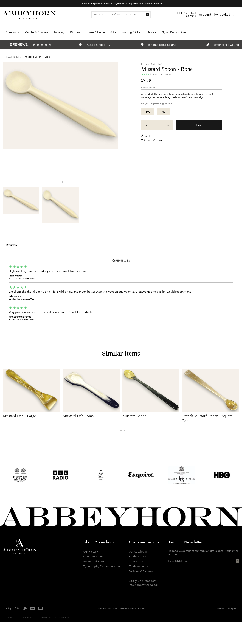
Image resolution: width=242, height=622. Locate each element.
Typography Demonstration (101, 566)
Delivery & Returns (141, 571)
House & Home (95, 32)
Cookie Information (127, 608)
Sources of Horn (93, 561)
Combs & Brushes (36, 32)
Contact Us (136, 561)
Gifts (113, 32)
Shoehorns (12, 32)
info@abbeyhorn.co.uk (144, 585)
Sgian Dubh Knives (174, 32)
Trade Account (138, 566)
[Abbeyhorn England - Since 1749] (29, 14)
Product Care (137, 556)
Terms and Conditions (107, 608)
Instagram (232, 608)
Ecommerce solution (44, 617)
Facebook (220, 608)
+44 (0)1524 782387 (186, 14)
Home (8, 57)
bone (172, 94)
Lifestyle (151, 32)
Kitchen (75, 32)
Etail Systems (62, 617)
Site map (142, 608)
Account (205, 14)
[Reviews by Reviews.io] (19, 44)
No (163, 111)
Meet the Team (93, 556)
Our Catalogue (138, 551)
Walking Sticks (131, 32)
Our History (90, 551)
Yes (147, 111)
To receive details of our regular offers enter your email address (203, 552)
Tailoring (59, 32)
